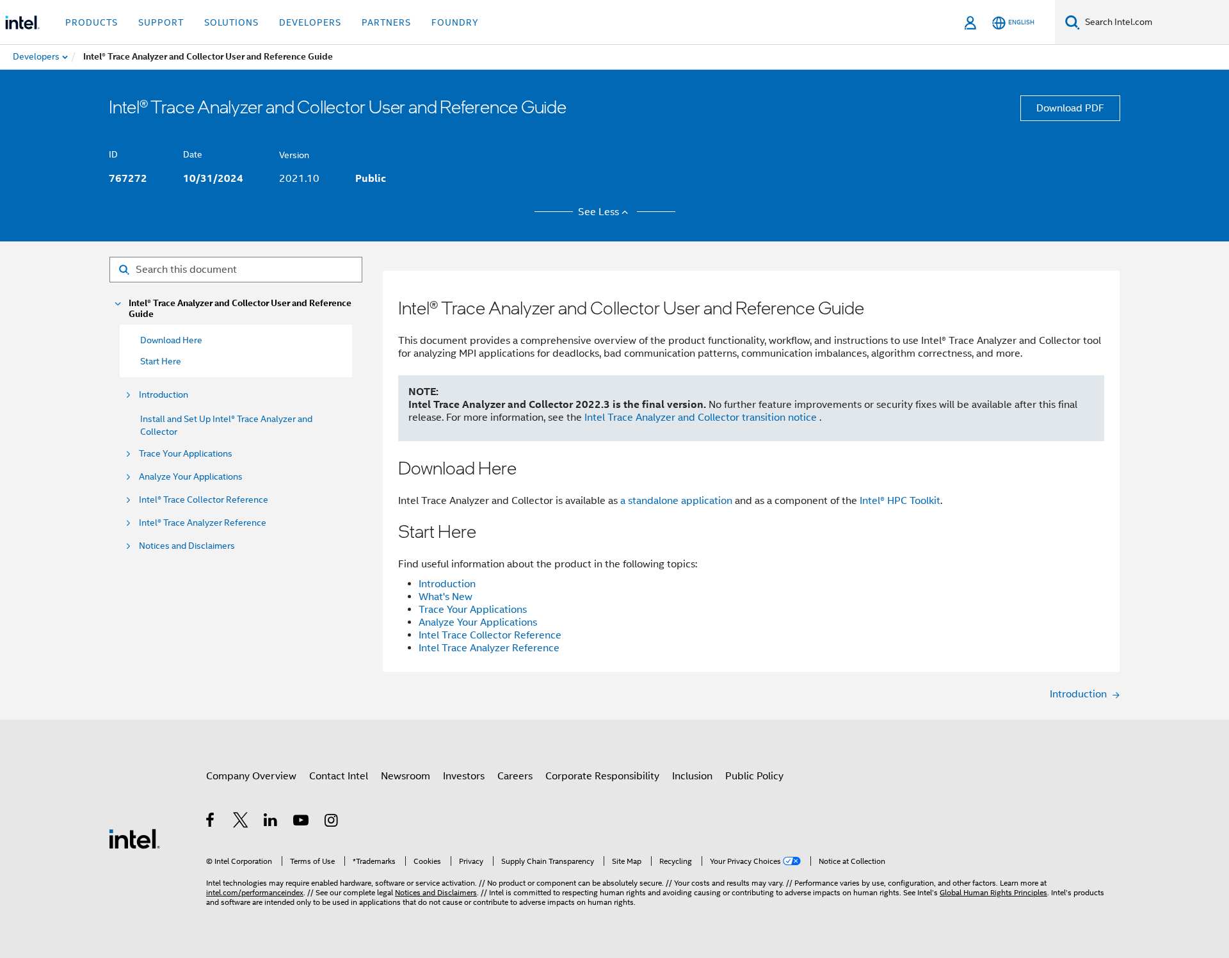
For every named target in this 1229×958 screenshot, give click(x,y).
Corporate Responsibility (602, 776)
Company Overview (251, 776)
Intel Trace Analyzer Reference (489, 648)
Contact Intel (338, 776)
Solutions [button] (231, 22)
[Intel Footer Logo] (134, 838)
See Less (598, 212)
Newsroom (405, 776)
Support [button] (161, 22)
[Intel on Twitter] (241, 822)
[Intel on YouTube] (302, 822)
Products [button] (91, 22)
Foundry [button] (455, 22)
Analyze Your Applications (191, 476)
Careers (515, 776)
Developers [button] (310, 22)
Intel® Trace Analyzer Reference (202, 522)
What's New (445, 596)
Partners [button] (386, 22)
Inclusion (692, 776)
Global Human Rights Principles (993, 892)
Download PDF (1070, 108)
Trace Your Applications (185, 453)
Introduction (163, 394)
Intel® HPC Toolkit (900, 500)
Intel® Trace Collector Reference (203, 499)
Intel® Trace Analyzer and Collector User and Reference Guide (240, 309)
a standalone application (676, 500)
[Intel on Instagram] (332, 822)
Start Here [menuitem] (160, 361)
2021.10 (299, 178)
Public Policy (754, 776)
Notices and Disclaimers (187, 545)
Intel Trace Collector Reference (490, 635)
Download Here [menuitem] (171, 340)
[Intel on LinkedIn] (271, 822)
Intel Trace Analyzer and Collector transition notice (701, 417)
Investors (464, 776)
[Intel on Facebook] (211, 822)
